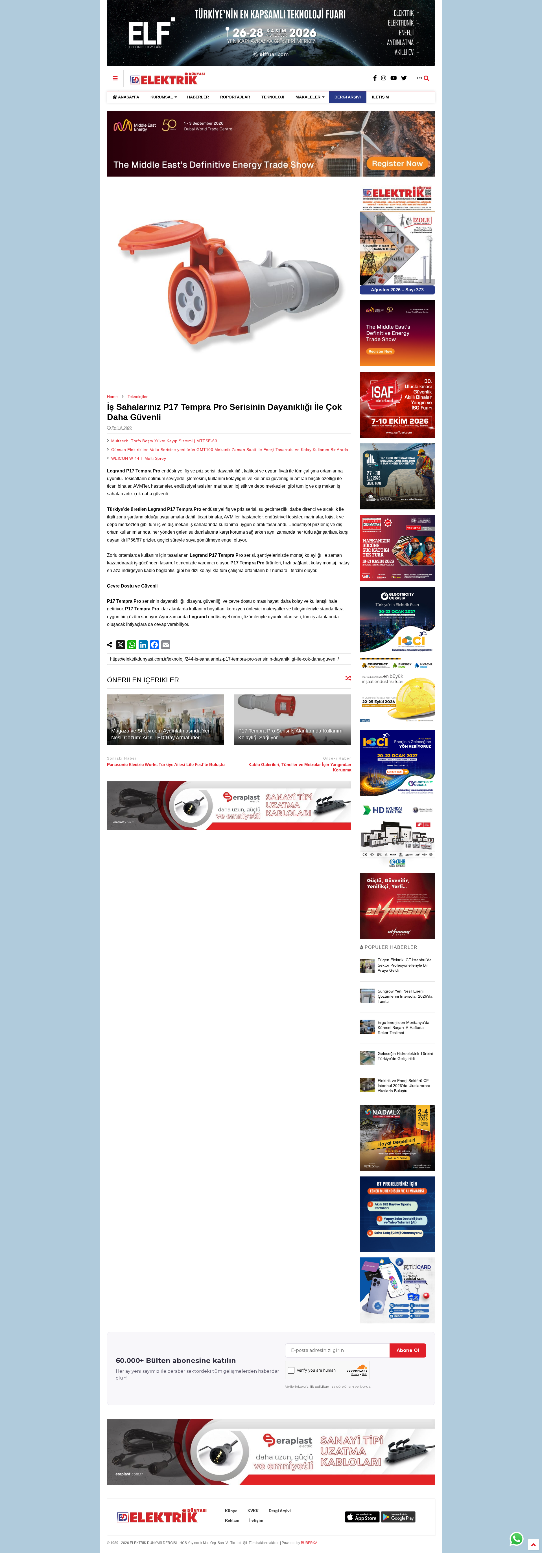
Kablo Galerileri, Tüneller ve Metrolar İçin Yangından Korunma (299, 767)
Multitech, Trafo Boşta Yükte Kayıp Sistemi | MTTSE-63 (164, 441)
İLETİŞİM (380, 97)
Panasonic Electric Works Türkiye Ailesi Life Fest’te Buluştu (166, 764)
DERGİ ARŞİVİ (348, 97)
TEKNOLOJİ (272, 97)
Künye (231, 1510)
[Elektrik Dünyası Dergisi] (164, 77)
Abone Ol (408, 1350)
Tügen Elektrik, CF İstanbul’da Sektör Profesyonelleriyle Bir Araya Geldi (405, 965)
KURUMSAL (161, 97)
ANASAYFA (128, 97)
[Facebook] (375, 78)
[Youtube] (393, 78)
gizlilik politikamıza (319, 1386)
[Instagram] (383, 78)
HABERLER (198, 97)
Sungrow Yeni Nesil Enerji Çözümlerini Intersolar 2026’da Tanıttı (405, 996)
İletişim (256, 1520)
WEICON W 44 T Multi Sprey (138, 458)
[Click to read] (165, 719)
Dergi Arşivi (280, 1510)
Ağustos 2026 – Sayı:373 (397, 289)
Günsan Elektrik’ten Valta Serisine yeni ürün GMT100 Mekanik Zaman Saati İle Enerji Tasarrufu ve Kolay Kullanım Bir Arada (229, 449)
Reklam (232, 1520)
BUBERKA (309, 1543)
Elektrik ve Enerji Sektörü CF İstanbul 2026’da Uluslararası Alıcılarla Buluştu (404, 1085)
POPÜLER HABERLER (390, 947)
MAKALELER (308, 97)
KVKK (253, 1510)
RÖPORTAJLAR (235, 97)
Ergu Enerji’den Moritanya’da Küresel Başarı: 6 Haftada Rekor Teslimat (403, 1027)
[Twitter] (404, 78)
